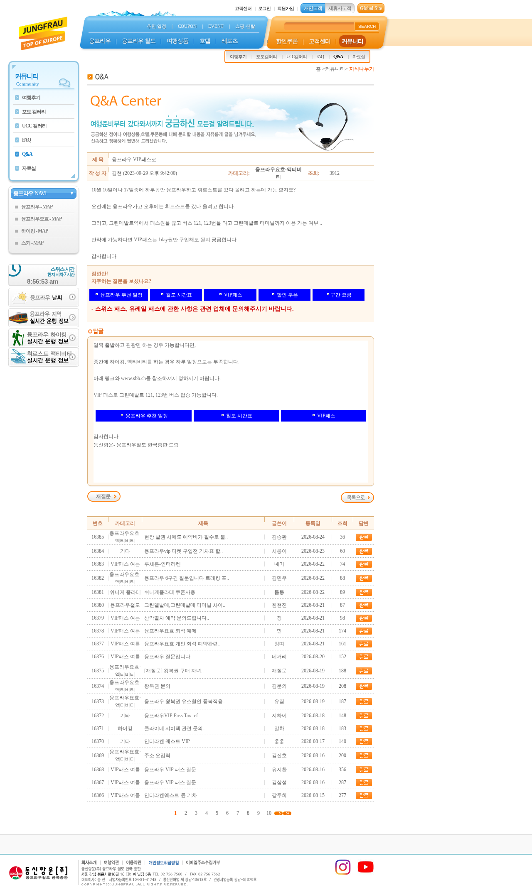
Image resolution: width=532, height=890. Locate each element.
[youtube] (365, 874)
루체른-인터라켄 (162, 564)
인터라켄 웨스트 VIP (167, 741)
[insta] (343, 874)
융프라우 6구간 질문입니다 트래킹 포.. (186, 578)
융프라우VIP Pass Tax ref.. (172, 715)
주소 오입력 (157, 755)
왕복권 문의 (157, 686)
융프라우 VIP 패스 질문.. (171, 769)
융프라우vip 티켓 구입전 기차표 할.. (183, 551)
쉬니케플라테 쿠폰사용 (169, 592)
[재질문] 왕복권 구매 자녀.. (174, 671)
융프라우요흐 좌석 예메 (170, 631)
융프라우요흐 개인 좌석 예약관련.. (182, 644)
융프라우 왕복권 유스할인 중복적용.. (184, 701)
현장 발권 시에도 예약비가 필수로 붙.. (186, 537)
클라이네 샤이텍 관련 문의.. (174, 728)
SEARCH (367, 26)
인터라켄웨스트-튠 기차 (170, 795)
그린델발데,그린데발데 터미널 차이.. (184, 605)
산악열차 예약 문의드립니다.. (176, 618)
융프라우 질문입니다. (168, 657)
